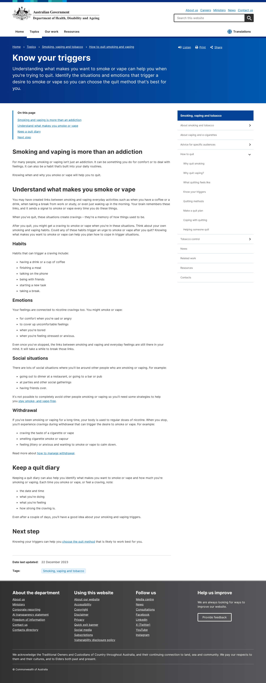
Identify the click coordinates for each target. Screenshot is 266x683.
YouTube (142, 630)
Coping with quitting (195, 220)
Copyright (81, 609)
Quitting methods (193, 201)
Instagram (142, 635)
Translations (242, 31)
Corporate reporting (26, 609)
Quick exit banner (86, 624)
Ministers (219, 10)
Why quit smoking (193, 163)
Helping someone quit (196, 229)
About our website (87, 599)
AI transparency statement (30, 614)
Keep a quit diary (29, 131)
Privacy (79, 619)
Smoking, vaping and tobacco (62, 47)
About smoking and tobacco (197, 125)
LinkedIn (141, 619)
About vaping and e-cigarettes (198, 134)
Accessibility (82, 604)
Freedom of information (28, 619)
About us (192, 10)
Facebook (142, 614)
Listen (187, 47)
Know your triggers (194, 191)
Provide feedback (214, 617)
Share (218, 47)
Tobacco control (190, 239)
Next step (24, 137)
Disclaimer (81, 614)
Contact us (245, 10)
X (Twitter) (143, 624)
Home (19, 31)
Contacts (185, 277)
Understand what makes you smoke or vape (48, 126)
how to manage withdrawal (55, 453)
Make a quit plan (193, 210)
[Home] (55, 13)
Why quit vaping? (193, 172)
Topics (34, 31)
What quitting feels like (196, 182)
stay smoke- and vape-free (37, 401)
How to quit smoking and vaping (111, 47)
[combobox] (209, 18)
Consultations (145, 609)
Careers (205, 10)
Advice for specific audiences (197, 144)
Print (202, 47)
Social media (83, 630)
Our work (51, 31)
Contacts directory (25, 630)
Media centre (145, 599)
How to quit (187, 154)
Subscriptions (83, 635)
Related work (188, 258)
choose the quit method (78, 541)
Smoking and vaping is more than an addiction (49, 120)
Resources (71, 31)
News (232, 10)
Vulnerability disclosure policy (94, 640)
